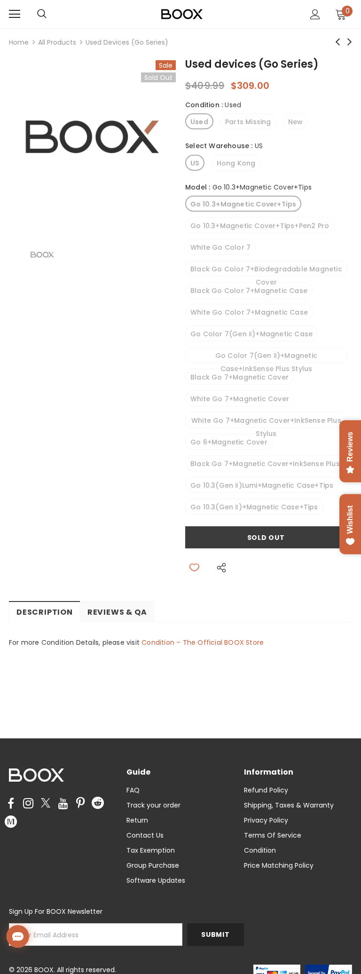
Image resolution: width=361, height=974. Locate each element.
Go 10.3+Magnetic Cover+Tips (243, 204)
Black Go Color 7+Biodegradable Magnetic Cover (266, 270)
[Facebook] (10, 803)
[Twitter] (45, 803)
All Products (57, 42)
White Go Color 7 (220, 247)
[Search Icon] (51, 14)
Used (199, 122)
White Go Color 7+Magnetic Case (249, 312)
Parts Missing (248, 122)
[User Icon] (315, 14)
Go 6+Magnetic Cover (228, 442)
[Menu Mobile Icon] (14, 14)
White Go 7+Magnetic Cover (239, 399)
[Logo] (182, 13)
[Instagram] (28, 803)
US (194, 163)
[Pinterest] (80, 803)
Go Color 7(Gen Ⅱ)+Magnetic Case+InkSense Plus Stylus (266, 357)
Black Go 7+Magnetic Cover (239, 377)
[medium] (10, 821)
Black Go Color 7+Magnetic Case (248, 290)
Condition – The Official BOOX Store (202, 642)
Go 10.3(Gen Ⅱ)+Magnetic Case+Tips (254, 507)
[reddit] (97, 802)
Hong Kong (236, 163)
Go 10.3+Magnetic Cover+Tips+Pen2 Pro (259, 225)
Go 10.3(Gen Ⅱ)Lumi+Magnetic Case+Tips (261, 485)
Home (19, 42)
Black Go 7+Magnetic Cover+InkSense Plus (265, 463)
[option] (92, 143)
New (295, 122)
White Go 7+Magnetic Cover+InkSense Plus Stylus (266, 422)
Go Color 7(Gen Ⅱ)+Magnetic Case (251, 334)
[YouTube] (63, 803)
